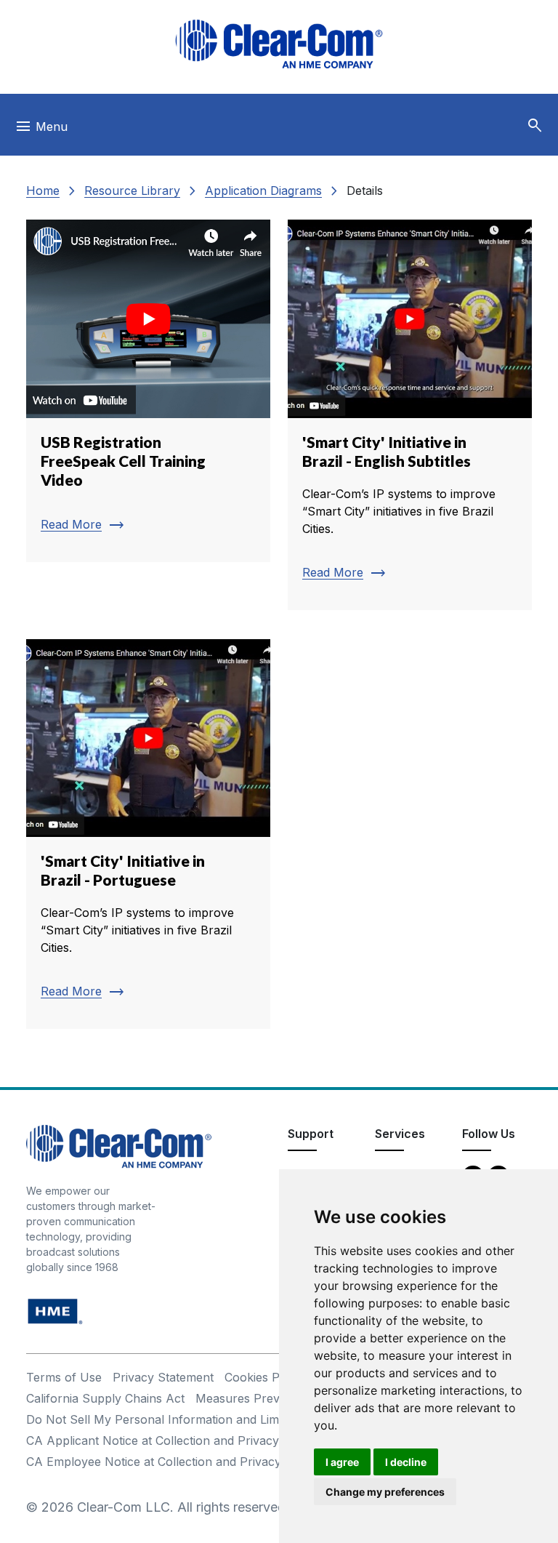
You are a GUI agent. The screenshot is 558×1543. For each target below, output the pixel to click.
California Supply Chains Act (105, 1398)
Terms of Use (64, 1377)
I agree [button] (342, 1462)
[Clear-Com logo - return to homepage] (279, 44)
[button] (534, 126)
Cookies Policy (265, 1377)
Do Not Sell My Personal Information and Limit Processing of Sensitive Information (255, 1419)
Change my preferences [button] (385, 1492)
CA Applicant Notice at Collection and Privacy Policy (171, 1440)
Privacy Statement (163, 1377)
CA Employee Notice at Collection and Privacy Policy (172, 1461)
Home (43, 190)
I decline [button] (405, 1462)
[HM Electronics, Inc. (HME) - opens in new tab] (55, 1310)
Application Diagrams (263, 190)
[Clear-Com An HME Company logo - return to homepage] (118, 1145)
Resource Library (132, 190)
